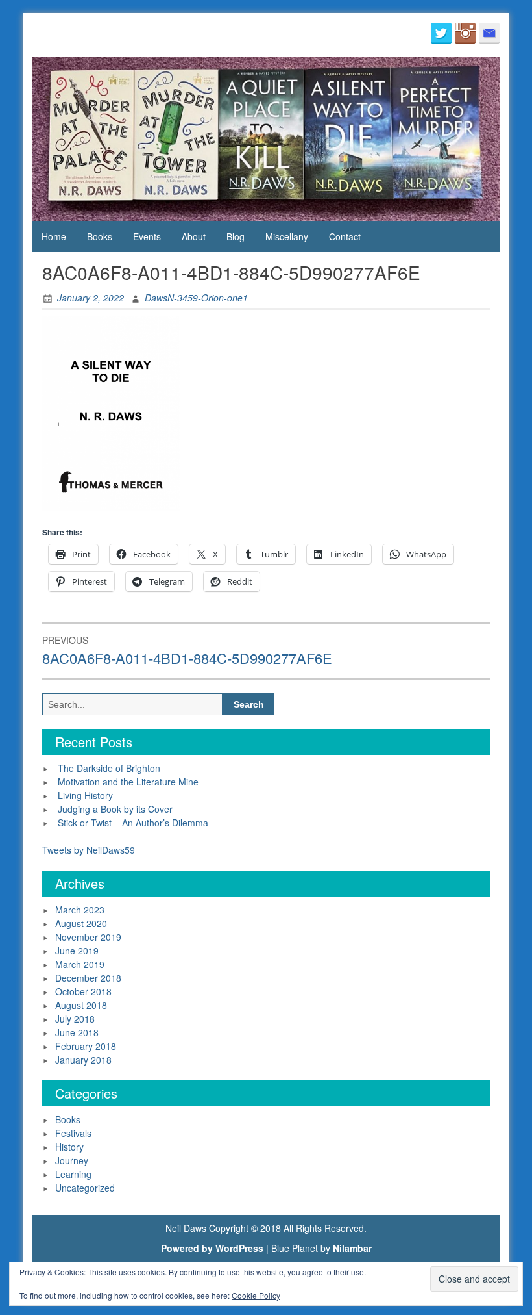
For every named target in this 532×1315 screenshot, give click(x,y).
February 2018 (85, 1046)
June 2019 (77, 950)
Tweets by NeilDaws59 (88, 849)
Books (99, 236)
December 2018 (88, 977)
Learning (73, 1174)
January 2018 (83, 1059)
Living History (85, 795)
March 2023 (79, 909)
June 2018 (77, 1032)
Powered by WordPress (212, 1248)
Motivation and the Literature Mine (128, 781)
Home (54, 236)
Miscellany (286, 236)
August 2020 (81, 923)
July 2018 (75, 1018)
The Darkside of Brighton (109, 767)
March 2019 (79, 964)
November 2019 (88, 936)
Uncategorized (85, 1187)
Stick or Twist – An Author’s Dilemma (133, 822)
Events (147, 236)
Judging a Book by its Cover (115, 808)
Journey (71, 1160)
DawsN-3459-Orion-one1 (196, 297)
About (194, 236)
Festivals (73, 1133)
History (69, 1146)
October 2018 (83, 991)
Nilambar (352, 1248)
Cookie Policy (256, 1295)
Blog (235, 236)
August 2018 (81, 1005)
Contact (345, 236)
